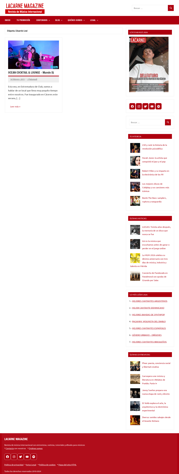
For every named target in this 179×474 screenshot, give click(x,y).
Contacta (10, 448)
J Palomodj (32, 79)
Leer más (14, 106)
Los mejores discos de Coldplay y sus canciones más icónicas (155, 187)
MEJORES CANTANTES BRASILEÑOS (149, 341)
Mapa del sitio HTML (67, 464)
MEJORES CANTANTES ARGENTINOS (149, 301)
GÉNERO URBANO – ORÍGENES (147, 335)
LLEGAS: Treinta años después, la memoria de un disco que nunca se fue (156, 230)
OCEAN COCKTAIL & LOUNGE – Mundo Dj (31, 72)
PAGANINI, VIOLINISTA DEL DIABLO (149, 321)
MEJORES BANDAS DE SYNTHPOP (148, 314)
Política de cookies (47, 464)
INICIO (7, 20)
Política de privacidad (13, 464)
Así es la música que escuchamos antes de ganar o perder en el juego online (155, 245)
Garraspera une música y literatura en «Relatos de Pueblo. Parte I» (153, 380)
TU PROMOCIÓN (23, 20)
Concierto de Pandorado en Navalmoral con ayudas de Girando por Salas (155, 276)
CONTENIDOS (41, 20)
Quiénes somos (36, 448)
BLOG (57, 20)
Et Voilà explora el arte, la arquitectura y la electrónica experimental (155, 407)
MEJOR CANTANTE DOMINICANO (148, 307)
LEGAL (93, 20)
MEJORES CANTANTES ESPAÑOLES (149, 328)
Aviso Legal (31, 464)
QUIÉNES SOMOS (75, 20)
